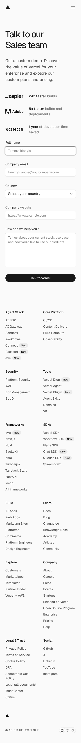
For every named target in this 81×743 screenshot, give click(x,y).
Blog (46, 517)
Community (51, 549)
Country (11, 186)
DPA (8, 667)
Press (47, 583)
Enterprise (50, 614)
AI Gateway (13, 327)
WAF (8, 386)
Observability (52, 339)
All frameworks (16, 489)
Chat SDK (54, 452)
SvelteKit (11, 452)
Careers (48, 577)
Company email (16, 164)
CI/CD (47, 320)
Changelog (51, 523)
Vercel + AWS (15, 595)
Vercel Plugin (57, 392)
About (47, 570)
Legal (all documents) (20, 685)
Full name (12, 143)
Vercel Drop (55, 380)
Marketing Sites (16, 523)
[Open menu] (73, 7)
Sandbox (11, 333)
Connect (15, 345)
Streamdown (52, 464)
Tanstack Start (16, 470)
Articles (48, 542)
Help (46, 627)
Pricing (48, 621)
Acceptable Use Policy (17, 676)
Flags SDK (50, 445)
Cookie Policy (15, 661)
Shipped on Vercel (56, 602)
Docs (47, 511)
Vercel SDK (51, 433)
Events (48, 589)
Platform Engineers (18, 542)
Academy (50, 536)
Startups (49, 595)
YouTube (49, 667)
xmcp (9, 483)
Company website (18, 207)
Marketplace (14, 577)
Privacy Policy (15, 649)
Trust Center (14, 691)
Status (10, 697)
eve (12, 358)
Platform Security (17, 380)
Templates (12, 583)
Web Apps (12, 517)
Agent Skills (51, 398)
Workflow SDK (57, 439)
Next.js (10, 439)
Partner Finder (15, 589)
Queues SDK (56, 458)
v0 (45, 411)
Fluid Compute (53, 333)
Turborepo (12, 464)
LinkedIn (49, 661)
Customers (13, 570)
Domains (49, 405)
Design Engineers (17, 549)
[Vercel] (8, 7)
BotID (9, 398)
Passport (16, 352)
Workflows (12, 339)
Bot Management (17, 392)
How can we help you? (22, 229)
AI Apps (11, 511)
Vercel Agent (52, 386)
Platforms (12, 530)
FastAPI (11, 477)
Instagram (50, 674)
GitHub (48, 649)
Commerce (13, 536)
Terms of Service (17, 655)
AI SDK (10, 320)
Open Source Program (59, 608)
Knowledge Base (55, 530)
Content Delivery (55, 327)
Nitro (8, 458)
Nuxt (8, 445)
